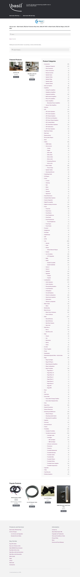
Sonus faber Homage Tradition (52, 398)
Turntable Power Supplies (52, 463)
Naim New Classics (50, 323)
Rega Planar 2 (50, 377)
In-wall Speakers (49, 288)
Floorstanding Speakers (51, 286)
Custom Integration (48, 200)
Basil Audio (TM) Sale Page (29, 15)
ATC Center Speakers (50, 113)
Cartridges (49, 437)
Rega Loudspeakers (50, 366)
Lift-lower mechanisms (52, 444)
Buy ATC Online (12, 543)
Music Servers (47, 310)
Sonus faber (47, 396)
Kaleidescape (47, 234)
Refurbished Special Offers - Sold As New (53, 355)
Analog (48, 148)
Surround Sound (48, 424)
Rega (45, 357)
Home (10, 39)
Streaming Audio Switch (51, 416)
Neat (45, 334)
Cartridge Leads (50, 435)
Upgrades (48, 273)
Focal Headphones (50, 215)
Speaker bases (49, 75)
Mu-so (47, 329)
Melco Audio (47, 303)
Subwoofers (48, 299)
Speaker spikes (49, 81)
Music (47, 187)
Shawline (48, 191)
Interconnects (49, 146)
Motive (47, 342)
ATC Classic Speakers (50, 116)
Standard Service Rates (16, 536)
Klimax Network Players (52, 249)
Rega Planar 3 (50, 379)
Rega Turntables (49, 368)
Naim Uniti (48, 325)
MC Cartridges (52, 439)
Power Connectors (50, 70)
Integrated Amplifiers (50, 94)
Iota (46, 338)
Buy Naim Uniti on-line (14, 550)
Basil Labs (46, 133)
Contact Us (54, 529)
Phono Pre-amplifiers (50, 98)
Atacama (46, 107)
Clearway (48, 182)
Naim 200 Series (49, 318)
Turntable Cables (51, 454)
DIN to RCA (49, 154)
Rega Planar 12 (50, 375)
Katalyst (49, 275)
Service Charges (13, 531)
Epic (47, 185)
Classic (47, 336)
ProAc (45, 351)
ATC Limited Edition (50, 122)
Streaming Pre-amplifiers (51, 418)
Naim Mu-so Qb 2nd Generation (16, 552)
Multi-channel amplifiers (51, 96)
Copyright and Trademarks (58, 534)
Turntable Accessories (51, 433)
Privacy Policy (55, 538)
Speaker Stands (49, 83)
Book (45, 139)
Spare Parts (46, 405)
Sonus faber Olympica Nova (52, 400)
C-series (47, 180)
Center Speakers (49, 284)
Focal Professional (50, 219)
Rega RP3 (49, 387)
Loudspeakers (47, 280)
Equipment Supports (50, 66)
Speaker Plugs (49, 79)
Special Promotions (48, 407)
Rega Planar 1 (50, 370)
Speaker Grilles (49, 77)
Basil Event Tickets (48, 131)
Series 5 (47, 269)
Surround (46, 422)
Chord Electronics (48, 195)
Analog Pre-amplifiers (50, 90)
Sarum (47, 189)
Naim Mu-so (47, 327)
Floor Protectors (49, 68)
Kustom (47, 252)
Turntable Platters (51, 459)
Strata (47, 344)
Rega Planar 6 (50, 381)
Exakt (47, 245)
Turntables (46, 429)
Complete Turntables (50, 431)
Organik (49, 277)
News (53, 540)
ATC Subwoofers (49, 126)
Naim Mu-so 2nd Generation (15, 554)
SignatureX (48, 193)
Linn (45, 241)
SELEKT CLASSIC (51, 262)
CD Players (46, 176)
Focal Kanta (48, 217)
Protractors (49, 446)
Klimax (47, 247)
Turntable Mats (50, 457)
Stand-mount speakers (51, 297)
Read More (32, 79)
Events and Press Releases (58, 542)
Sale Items (46, 394)
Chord (45, 178)
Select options (16, 505)
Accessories (47, 64)
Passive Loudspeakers (51, 295)
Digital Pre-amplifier (48, 202)
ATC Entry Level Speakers (51, 118)
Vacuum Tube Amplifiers (51, 105)
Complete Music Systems (49, 198)
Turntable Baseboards (52, 450)
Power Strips (50, 167)
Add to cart (16, 76)
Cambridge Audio (48, 174)
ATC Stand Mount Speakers (52, 124)
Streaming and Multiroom (49, 411)
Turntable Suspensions (52, 465)
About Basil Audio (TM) (57, 531)
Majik (47, 258)
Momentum (48, 340)
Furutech (46, 228)
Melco (47, 305)
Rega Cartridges (49, 359)
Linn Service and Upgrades (17, 534)
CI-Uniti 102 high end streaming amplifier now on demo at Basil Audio (38, 5)
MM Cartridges (52, 441)
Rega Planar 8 (50, 383)
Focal (45, 206)
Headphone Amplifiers (51, 92)
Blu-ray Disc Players (48, 137)
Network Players (49, 413)
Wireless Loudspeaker (50, 301)
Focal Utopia (48, 226)
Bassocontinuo (47, 135)
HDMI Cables (48, 144)
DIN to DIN (49, 152)
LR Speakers (48, 290)
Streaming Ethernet (51, 161)
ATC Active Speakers (50, 111)
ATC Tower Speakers (50, 129)
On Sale (46, 346)
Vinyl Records (47, 472)
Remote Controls (49, 72)
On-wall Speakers (49, 292)
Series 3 (47, 267)
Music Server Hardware (51, 312)
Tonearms (49, 448)
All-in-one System (48, 85)
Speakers (48, 271)
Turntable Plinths (51, 461)
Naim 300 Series (49, 321)
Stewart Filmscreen (48, 409)
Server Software (49, 314)
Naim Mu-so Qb (49, 331)
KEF (45, 236)
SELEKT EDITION (51, 264)
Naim (45, 316)
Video (45, 469)
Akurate (47, 243)
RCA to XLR (50, 159)
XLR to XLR (49, 163)
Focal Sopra (48, 223)
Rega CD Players (49, 362)
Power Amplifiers (49, 100)
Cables (45, 141)
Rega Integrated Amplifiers (51, 364)
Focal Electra (48, 213)
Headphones (47, 230)
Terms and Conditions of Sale (58, 536)
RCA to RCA (50, 157)
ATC (45, 109)
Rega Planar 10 (50, 372)
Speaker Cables (49, 169)
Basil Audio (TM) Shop (14, 15)
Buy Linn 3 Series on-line (14, 546)
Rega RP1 (49, 385)
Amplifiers (46, 87)
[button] (40, 21)
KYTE (45, 239)
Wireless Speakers (48, 474)
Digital (48, 150)
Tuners (45, 426)
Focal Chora (48, 211)
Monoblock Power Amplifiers (53, 103)
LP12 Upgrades (50, 256)
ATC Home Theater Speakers (52, 120)
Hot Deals (46, 232)
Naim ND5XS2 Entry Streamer (15, 548)
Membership (47, 308)
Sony (45, 403)
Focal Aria (48, 208)
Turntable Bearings (51, 452)
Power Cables (49, 165)
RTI (45, 392)
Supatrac (46, 420)
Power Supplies (47, 349)
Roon (45, 390)
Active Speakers (49, 282)
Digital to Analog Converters (50, 204)
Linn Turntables (49, 254)
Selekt (47, 260)
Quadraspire (47, 353)
